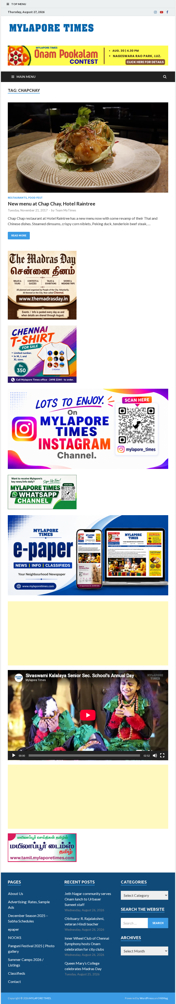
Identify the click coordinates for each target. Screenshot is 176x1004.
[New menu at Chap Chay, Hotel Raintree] (88, 149)
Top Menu (18, 4)
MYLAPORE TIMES (40, 998)
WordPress (147, 998)
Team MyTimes (65, 210)
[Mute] (155, 755)
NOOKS (14, 937)
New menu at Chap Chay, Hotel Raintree (51, 203)
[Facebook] (167, 12)
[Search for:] (144, 923)
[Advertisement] (88, 633)
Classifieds (16, 973)
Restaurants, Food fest (25, 197)
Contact (14, 981)
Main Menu (26, 77)
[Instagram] (155, 12)
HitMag (163, 998)
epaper (13, 929)
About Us (15, 893)
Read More (18, 235)
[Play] (13, 755)
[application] (88, 715)
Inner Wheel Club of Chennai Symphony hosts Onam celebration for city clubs (87, 943)
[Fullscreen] (162, 755)
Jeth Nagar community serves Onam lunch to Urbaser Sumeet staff (88, 899)
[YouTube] (161, 12)
